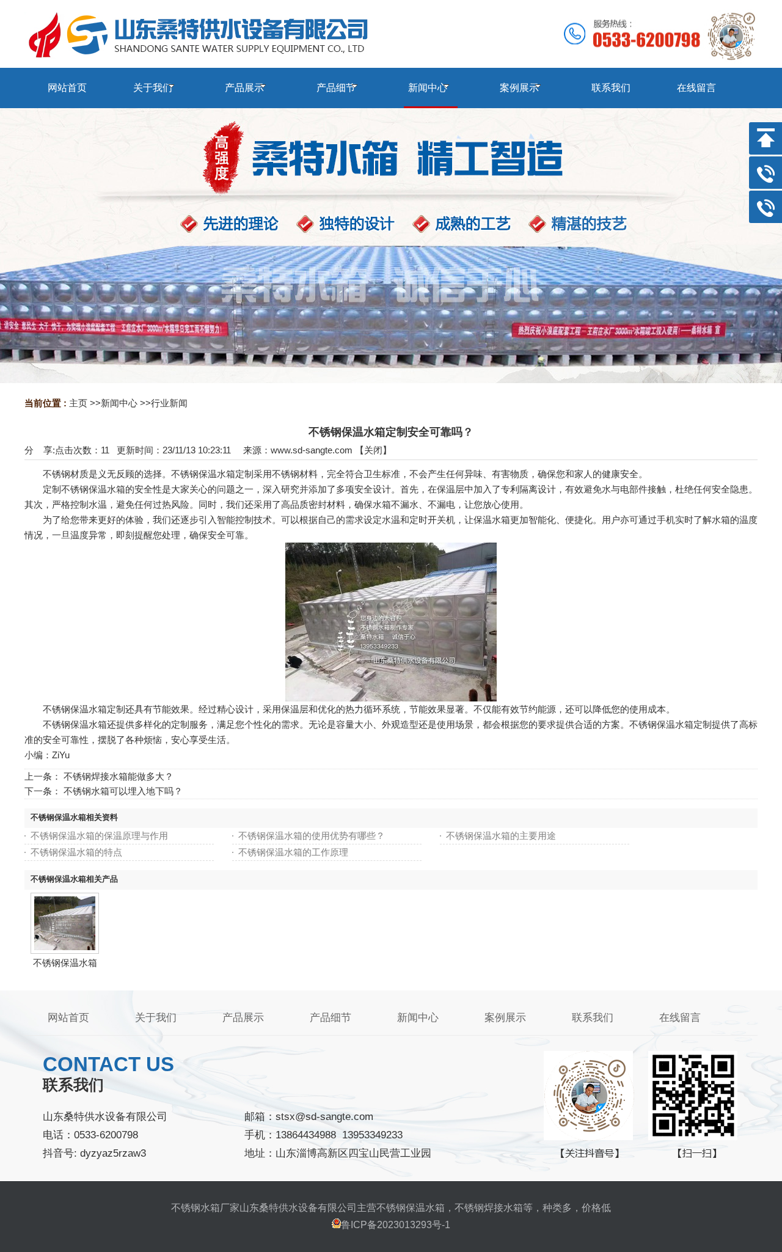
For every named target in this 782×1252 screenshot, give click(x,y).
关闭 (373, 450)
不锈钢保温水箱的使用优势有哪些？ (311, 835)
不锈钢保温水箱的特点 (76, 852)
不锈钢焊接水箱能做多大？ (119, 776)
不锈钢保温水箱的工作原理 (293, 852)
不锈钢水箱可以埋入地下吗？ (123, 791)
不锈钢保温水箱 (65, 962)
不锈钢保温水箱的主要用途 (501, 835)
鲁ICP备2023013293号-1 (395, 1225)
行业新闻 (169, 403)
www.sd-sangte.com (312, 450)
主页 (78, 403)
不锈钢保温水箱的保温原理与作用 (99, 835)
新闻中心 (119, 403)
